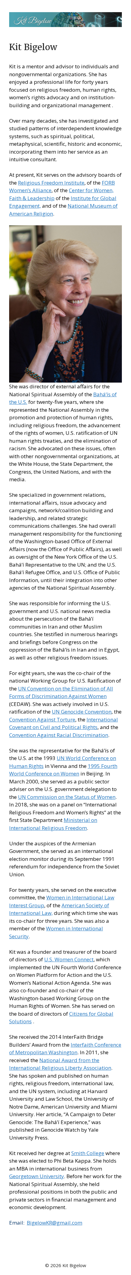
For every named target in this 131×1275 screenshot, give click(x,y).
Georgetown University (36, 1176)
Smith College (87, 1153)
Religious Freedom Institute (51, 182)
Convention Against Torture (42, 719)
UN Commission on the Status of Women (66, 796)
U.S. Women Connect (69, 959)
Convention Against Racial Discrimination (58, 734)
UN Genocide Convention (82, 711)
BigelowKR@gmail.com (54, 1222)
